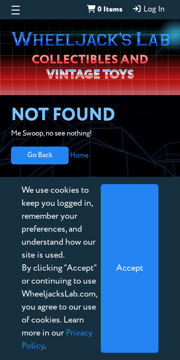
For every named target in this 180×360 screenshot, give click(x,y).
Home (79, 155)
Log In (153, 9)
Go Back (39, 155)
